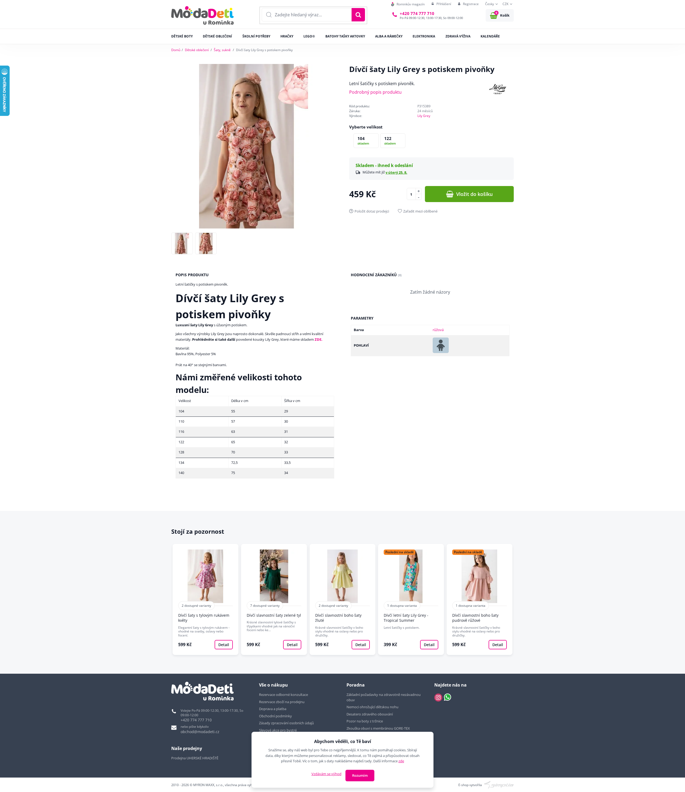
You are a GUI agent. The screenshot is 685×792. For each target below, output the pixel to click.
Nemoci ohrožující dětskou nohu (372, 706)
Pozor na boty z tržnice (365, 721)
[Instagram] (438, 698)
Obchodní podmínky (275, 716)
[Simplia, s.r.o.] (499, 784)
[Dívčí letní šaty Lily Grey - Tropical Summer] (411, 600)
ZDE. (318, 339)
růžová (438, 329)
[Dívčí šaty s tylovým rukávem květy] (205, 600)
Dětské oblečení (197, 50)
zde (401, 761)
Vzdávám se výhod (326, 773)
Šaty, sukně (222, 50)
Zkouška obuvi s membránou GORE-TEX (378, 728)
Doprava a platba (272, 708)
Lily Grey (423, 115)
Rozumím (360, 775)
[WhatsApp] (447, 698)
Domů (175, 50)
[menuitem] (408, 4)
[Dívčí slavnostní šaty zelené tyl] (274, 600)
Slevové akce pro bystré (278, 730)
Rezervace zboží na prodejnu (282, 701)
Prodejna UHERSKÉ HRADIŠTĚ (194, 758)
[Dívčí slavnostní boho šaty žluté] (342, 600)
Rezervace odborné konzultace (283, 694)
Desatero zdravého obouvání (370, 714)
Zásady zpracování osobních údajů (286, 723)
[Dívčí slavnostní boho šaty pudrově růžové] (479, 600)
